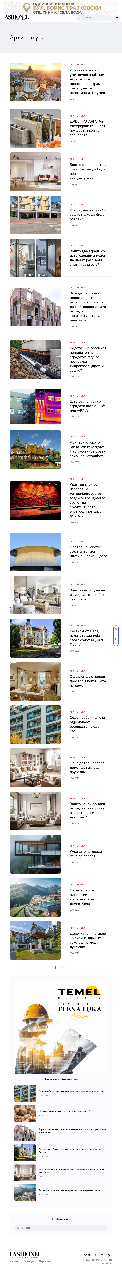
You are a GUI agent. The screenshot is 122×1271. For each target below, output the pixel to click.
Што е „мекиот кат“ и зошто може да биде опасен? (88, 214)
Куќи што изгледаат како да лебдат (87, 853)
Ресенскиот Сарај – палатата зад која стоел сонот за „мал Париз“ (86, 638)
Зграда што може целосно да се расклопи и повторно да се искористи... (72, 1131)
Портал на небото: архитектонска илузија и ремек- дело (88, 551)
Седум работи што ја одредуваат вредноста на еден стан (87, 724)
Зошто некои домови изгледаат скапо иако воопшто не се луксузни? (88, 811)
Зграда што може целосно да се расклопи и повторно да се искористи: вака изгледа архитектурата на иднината (88, 307)
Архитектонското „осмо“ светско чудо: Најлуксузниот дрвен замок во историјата (88, 449)
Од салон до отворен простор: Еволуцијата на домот (88, 681)
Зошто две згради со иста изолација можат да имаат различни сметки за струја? (88, 258)
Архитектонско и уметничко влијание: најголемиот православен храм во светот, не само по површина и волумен (87, 81)
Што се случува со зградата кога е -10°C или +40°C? (88, 406)
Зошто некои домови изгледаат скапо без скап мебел (87, 595)
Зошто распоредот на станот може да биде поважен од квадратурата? (88, 171)
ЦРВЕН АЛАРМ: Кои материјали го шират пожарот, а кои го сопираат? (87, 128)
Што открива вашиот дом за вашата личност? (65, 1111)
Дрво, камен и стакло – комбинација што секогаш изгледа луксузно (88, 940)
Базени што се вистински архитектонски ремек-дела (82, 897)
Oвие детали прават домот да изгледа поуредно (87, 767)
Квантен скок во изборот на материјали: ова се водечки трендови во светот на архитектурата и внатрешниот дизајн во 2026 (88, 500)
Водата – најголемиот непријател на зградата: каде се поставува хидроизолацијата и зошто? (88, 359)
